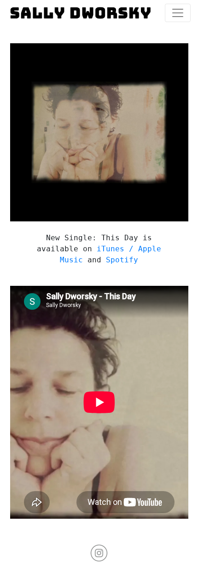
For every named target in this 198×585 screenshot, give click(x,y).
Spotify (122, 259)
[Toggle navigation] (178, 13)
